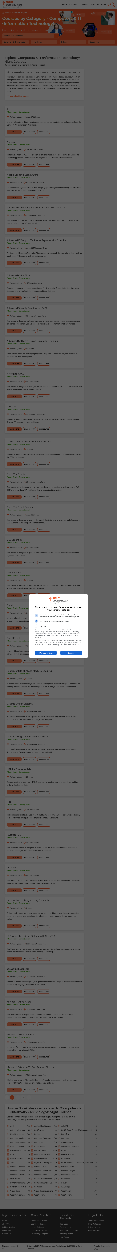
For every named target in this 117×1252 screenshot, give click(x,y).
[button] (58, 626)
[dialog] (58, 626)
